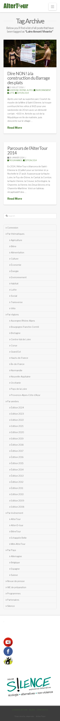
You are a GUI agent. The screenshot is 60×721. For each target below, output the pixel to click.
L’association (20, 710)
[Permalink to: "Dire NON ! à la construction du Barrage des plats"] (30, 53)
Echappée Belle (19, 537)
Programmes (15, 160)
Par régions (13, 314)
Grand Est (16, 351)
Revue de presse (16, 581)
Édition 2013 (17, 475)
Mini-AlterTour (18, 544)
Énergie (15, 271)
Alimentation (17, 252)
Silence (11, 606)
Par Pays (11, 550)
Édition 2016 (17, 457)
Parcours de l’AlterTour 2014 (27, 150)
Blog (32, 710)
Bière (13, 246)
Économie (16, 265)
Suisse (14, 575)
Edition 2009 (17, 500)
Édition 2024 (17, 407)
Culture (14, 258)
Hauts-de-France (19, 358)
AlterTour (16, 519)
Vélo (13, 308)
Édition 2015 (17, 463)
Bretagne (15, 333)
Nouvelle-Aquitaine (20, 376)
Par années (13, 401)
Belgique (15, 562)
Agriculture (16, 240)
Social (14, 296)
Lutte (11, 93)
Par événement (15, 513)
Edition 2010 (17, 494)
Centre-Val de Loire (21, 339)
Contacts (42, 710)
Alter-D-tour (17, 525)
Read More (14, 127)
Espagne (15, 568)
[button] (52, 6)
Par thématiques (15, 234)
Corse (14, 345)
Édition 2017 (17, 451)
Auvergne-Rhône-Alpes (21, 90)
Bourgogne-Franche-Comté (25, 327)
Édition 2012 (17, 482)
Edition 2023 (17, 413)
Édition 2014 (22, 93)
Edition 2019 (17, 438)
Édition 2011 (17, 488)
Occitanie (16, 382)
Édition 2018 (17, 444)
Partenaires (13, 599)
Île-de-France (17, 364)
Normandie (16, 370)
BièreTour (16, 531)
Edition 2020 (17, 432)
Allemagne (16, 556)
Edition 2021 (17, 426)
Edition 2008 (17, 506)
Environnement (43, 90)
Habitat (14, 283)
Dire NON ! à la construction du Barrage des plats (28, 78)
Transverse (17, 302)
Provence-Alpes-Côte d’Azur (25, 395)
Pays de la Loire (19, 389)
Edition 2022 (17, 420)
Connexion (12, 227)
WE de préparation (16, 587)
